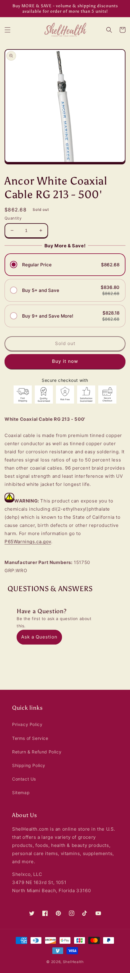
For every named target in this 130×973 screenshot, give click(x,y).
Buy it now (65, 361)
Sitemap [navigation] (21, 792)
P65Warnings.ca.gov (28, 541)
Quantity (13, 218)
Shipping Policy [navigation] (28, 765)
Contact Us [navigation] (24, 778)
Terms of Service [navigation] (30, 738)
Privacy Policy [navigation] (27, 724)
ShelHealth (73, 961)
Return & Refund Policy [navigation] (36, 751)
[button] (7, 29)
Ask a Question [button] (39, 637)
